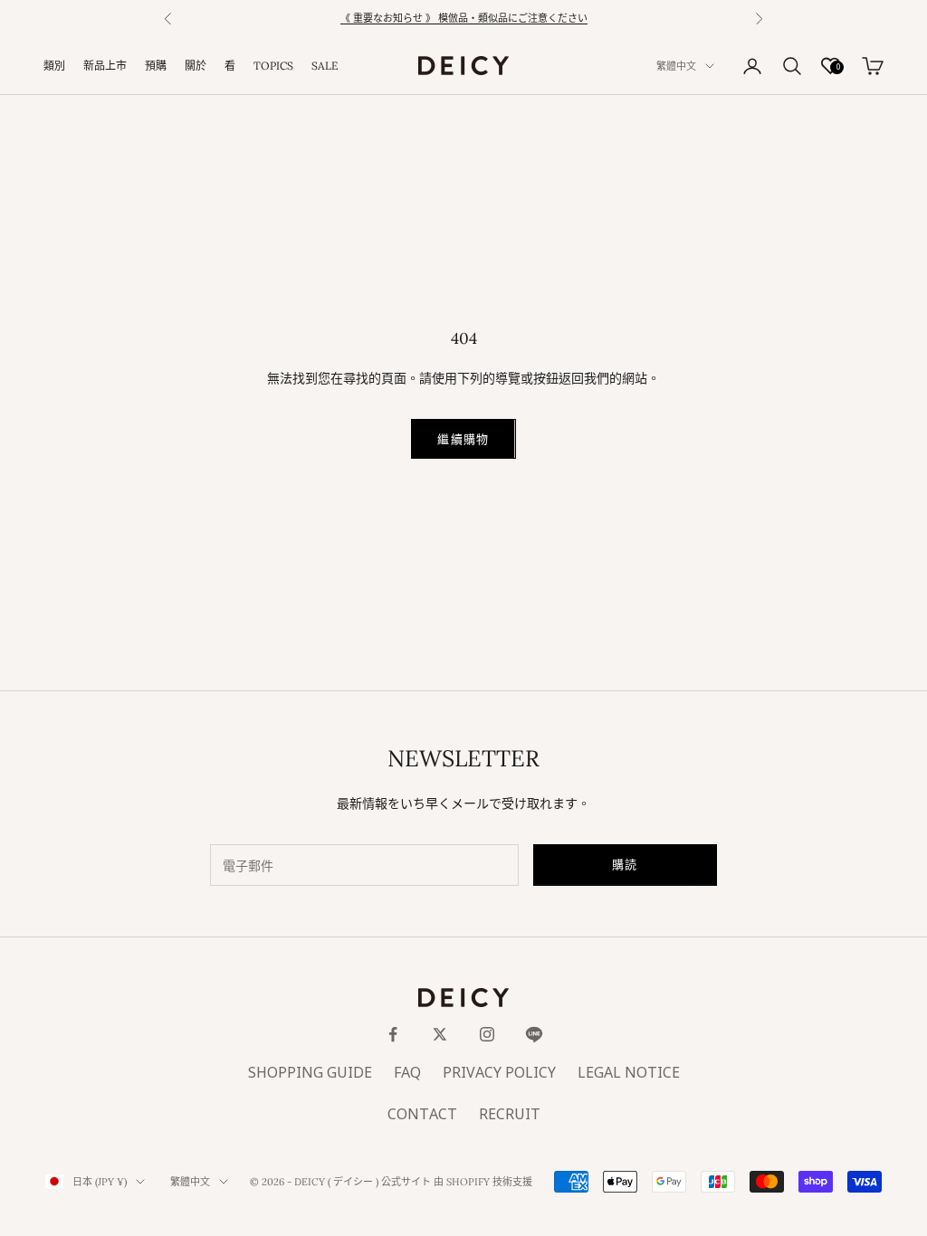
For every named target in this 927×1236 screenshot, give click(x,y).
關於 (195, 65)
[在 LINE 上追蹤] (534, 1034)
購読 (625, 864)
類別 (54, 65)
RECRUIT (509, 1115)
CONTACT (422, 1115)
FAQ (407, 1073)
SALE (324, 65)
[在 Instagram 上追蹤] (487, 1034)
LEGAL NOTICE (629, 1073)
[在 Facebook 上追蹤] (393, 1034)
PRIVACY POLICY (499, 1073)
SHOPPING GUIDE (310, 1073)
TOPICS (273, 65)
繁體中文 (676, 66)
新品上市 (105, 65)
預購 (156, 65)
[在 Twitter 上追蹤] (440, 1034)
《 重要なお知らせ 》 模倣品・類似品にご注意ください (464, 19)
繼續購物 (463, 439)
